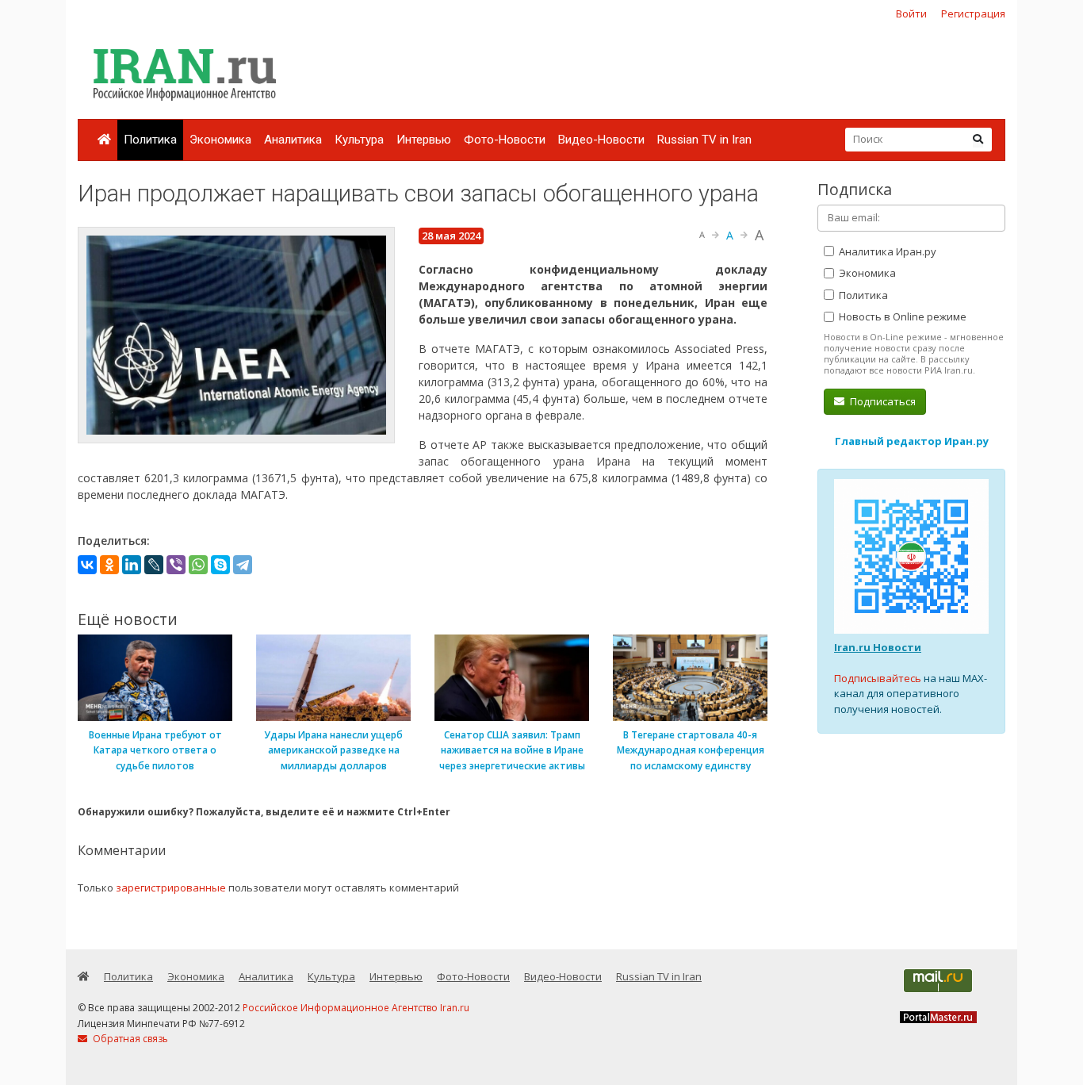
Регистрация (973, 13)
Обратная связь (129, 1038)
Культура (359, 139)
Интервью (423, 139)
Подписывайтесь (877, 678)
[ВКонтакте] (87, 564)
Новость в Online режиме (901, 316)
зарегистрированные (171, 887)
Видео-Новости (601, 139)
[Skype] (220, 564)
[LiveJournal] (153, 564)
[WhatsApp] (198, 564)
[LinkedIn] (131, 564)
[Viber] (176, 564)
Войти (911, 13)
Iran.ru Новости (877, 647)
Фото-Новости (504, 139)
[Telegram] (242, 564)
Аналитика (293, 139)
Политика (150, 139)
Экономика (220, 139)
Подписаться (882, 401)
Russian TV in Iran (704, 139)
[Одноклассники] (109, 564)
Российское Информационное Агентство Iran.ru (356, 1007)
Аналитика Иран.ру (886, 251)
